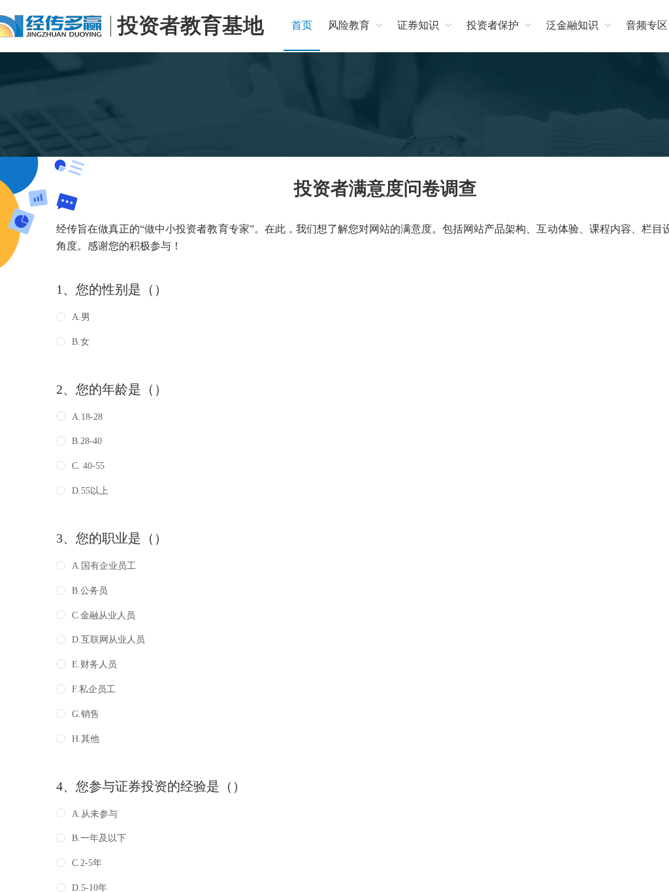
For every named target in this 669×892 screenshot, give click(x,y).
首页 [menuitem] (301, 25)
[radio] (73, 317)
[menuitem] (354, 25)
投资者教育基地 (191, 25)
